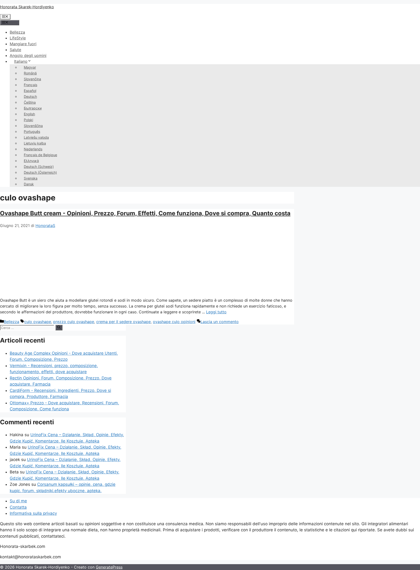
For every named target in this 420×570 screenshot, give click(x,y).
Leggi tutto (216, 311)
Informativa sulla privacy (33, 513)
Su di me (18, 500)
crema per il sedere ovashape (123, 321)
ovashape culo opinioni (174, 321)
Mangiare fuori (23, 43)
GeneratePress (109, 567)
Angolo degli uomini (28, 55)
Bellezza (17, 32)
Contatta (18, 507)
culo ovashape (37, 321)
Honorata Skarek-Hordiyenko (27, 6)
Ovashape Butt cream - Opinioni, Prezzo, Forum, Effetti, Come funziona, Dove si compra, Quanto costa (145, 213)
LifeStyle (18, 38)
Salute (15, 49)
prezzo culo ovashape (73, 321)
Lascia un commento (220, 321)
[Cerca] (58, 327)
